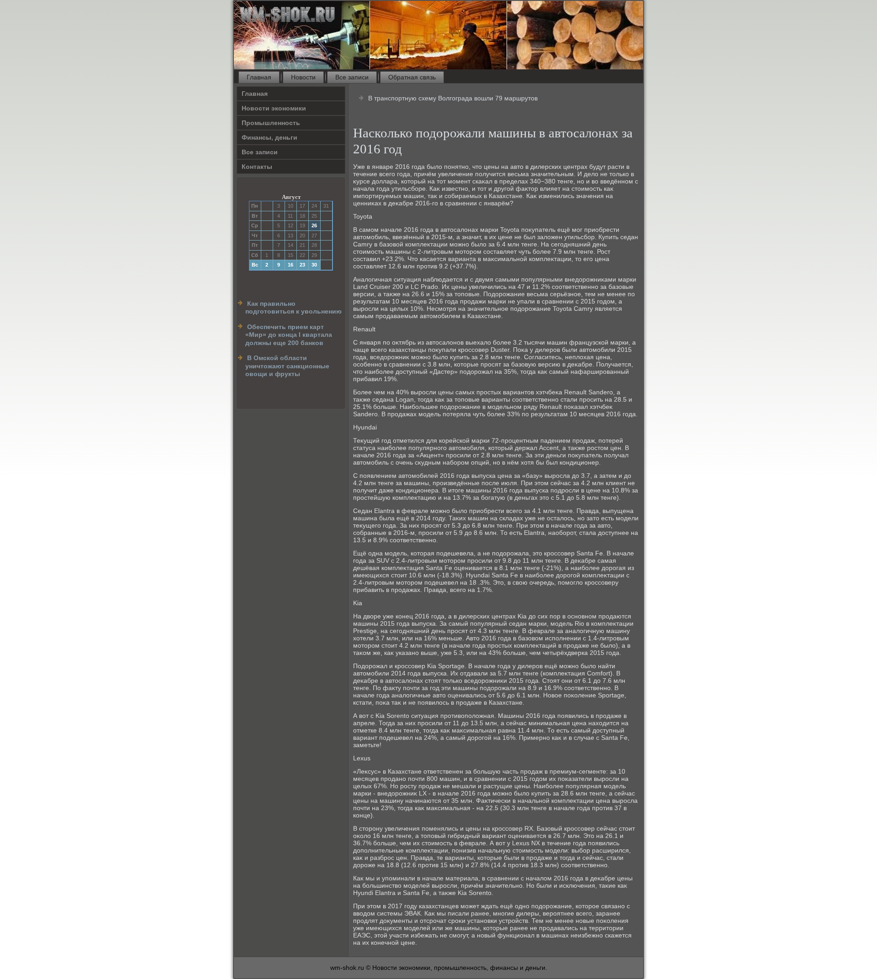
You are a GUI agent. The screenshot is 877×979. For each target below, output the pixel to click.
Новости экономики (274, 108)
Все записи (352, 77)
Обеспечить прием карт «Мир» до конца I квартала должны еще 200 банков (288, 334)
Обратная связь (412, 77)
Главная (259, 77)
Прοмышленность (271, 122)
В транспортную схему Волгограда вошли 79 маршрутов (453, 98)
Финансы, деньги (269, 137)
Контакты (257, 166)
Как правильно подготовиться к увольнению (293, 307)
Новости (303, 77)
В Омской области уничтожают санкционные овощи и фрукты (287, 365)
